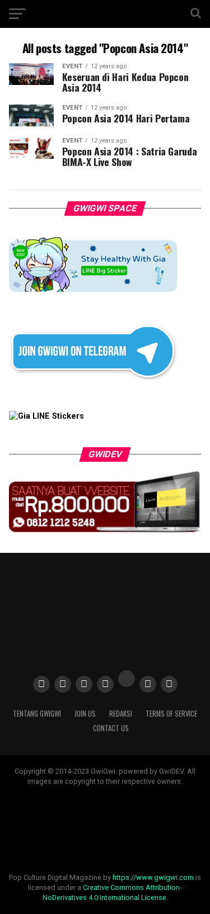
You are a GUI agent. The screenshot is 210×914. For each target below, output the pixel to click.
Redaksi (120, 713)
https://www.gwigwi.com (153, 877)
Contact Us (111, 728)
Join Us (85, 713)
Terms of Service (171, 713)
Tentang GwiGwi (37, 713)
